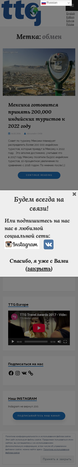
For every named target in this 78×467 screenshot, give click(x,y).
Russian (51, 2)
